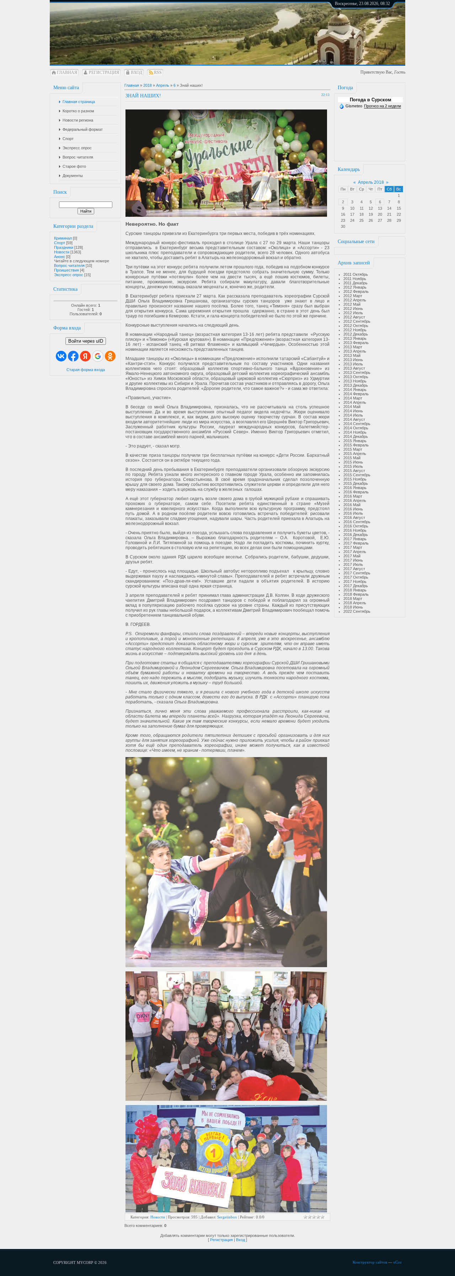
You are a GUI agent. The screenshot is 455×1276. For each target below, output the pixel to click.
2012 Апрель (354, 300)
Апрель (162, 85)
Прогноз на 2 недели (382, 106)
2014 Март (352, 398)
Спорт (59, 243)
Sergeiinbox (227, 1217)
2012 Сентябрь (356, 321)
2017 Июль (353, 564)
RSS (158, 72)
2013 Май (351, 355)
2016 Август (354, 517)
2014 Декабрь (355, 436)
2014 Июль (353, 415)
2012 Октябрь (355, 325)
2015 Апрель (354, 453)
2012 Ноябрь (354, 330)
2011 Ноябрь (354, 279)
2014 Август (354, 419)
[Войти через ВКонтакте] (61, 356)
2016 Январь (354, 488)
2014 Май (351, 406)
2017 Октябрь (355, 577)
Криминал (63, 238)
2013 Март (352, 347)
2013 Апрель (354, 351)
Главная (67, 72)
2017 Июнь (353, 560)
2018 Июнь (353, 607)
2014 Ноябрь (354, 432)
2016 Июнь (353, 509)
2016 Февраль (356, 492)
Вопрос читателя (69, 265)
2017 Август (354, 569)
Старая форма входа (85, 370)
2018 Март (352, 598)
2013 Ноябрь (354, 381)
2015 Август (354, 470)
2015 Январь (354, 441)
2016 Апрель (354, 500)
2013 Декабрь (355, 385)
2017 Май (351, 556)
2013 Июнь (353, 360)
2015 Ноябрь (354, 479)
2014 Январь (354, 389)
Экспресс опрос (68, 275)
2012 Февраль (356, 291)
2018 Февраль (356, 594)
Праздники (63, 247)
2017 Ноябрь (354, 581)
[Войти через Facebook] (73, 356)
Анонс (59, 256)
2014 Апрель (354, 402)
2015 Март (352, 449)
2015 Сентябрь (356, 475)
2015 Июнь (353, 462)
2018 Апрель (354, 603)
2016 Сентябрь (356, 522)
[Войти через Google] (97, 356)
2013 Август (354, 368)
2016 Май (351, 505)
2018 (147, 85)
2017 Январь (354, 539)
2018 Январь (354, 590)
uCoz (397, 1262)
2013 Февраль (356, 343)
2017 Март (352, 547)
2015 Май (351, 458)
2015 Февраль (356, 445)
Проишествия (66, 270)
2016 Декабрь (355, 534)
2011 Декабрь (355, 283)
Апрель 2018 (371, 182)
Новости (61, 252)
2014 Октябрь (355, 428)
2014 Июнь (353, 411)
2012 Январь (354, 287)
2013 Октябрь (355, 377)
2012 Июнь (353, 308)
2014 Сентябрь (356, 424)
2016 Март (352, 496)
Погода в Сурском (370, 99)
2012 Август (354, 317)
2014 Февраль (356, 394)
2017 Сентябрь (356, 573)
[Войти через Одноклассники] (110, 356)
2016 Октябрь (355, 526)
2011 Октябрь (355, 274)
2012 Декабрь (355, 334)
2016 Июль (353, 513)
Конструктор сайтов (370, 1262)
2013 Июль (353, 364)
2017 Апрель (354, 551)
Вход (136, 72)
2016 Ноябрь (354, 530)
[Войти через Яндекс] (85, 356)
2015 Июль (353, 466)
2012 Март (352, 296)
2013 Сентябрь (356, 372)
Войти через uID (85, 341)
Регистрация (104, 72)
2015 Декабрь (355, 483)
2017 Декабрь (355, 586)
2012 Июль (353, 313)
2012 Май (351, 304)
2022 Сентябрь (356, 611)
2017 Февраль (356, 543)
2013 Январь (354, 338)
